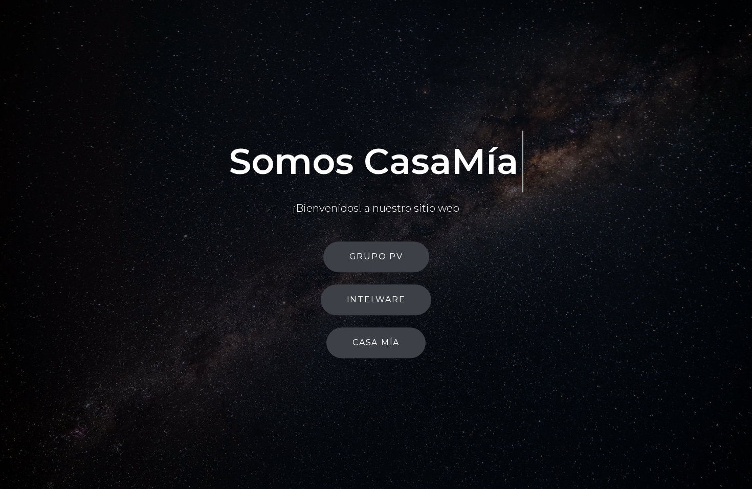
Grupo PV (376, 280)
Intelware (376, 323)
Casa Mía (376, 366)
